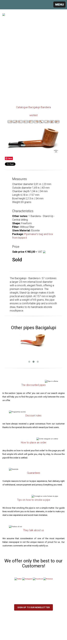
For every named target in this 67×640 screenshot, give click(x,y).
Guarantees (33, 472)
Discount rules (33, 415)
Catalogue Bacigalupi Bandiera (33, 107)
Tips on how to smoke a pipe (33, 499)
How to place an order (33, 442)
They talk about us (33, 530)
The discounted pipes (33, 385)
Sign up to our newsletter (33, 607)
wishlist (33, 115)
